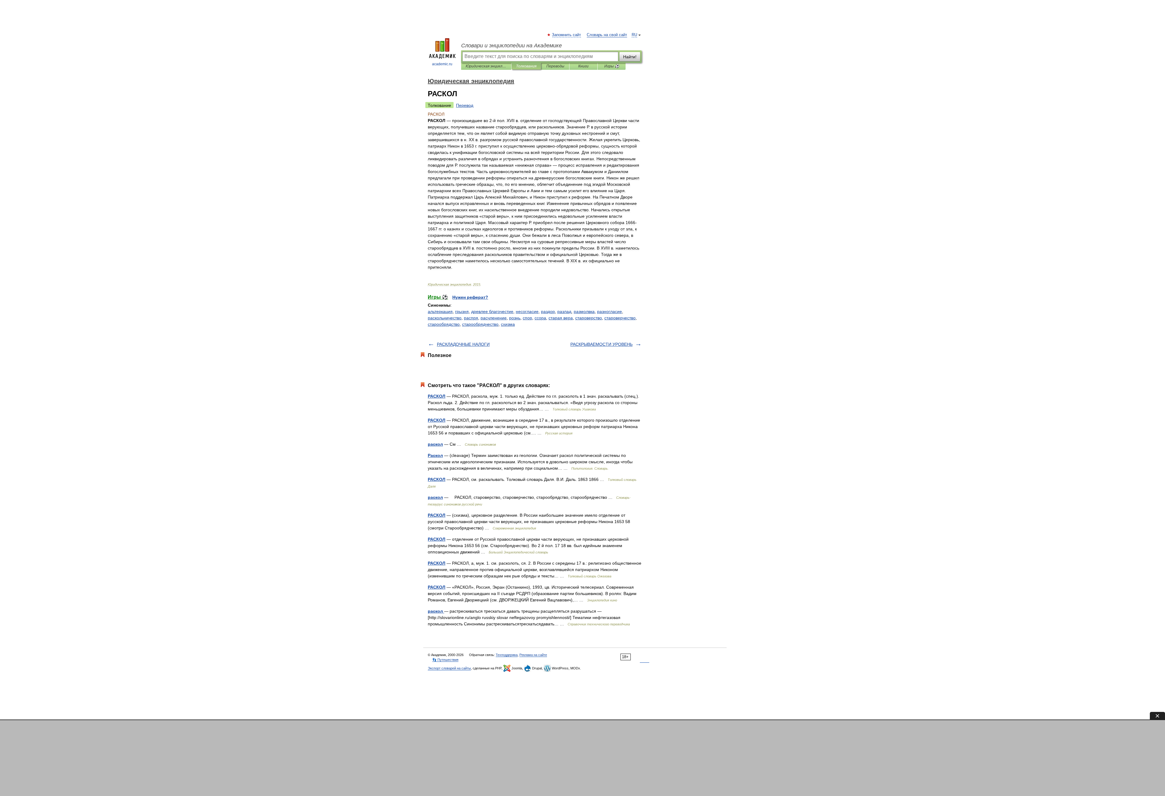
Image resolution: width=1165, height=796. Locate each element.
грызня (462, 311)
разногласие (609, 311)
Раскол (435, 455)
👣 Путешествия (445, 660)
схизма (508, 324)
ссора (540, 317)
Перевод (464, 105)
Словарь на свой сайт (607, 35)
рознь (514, 317)
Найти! (630, 56)
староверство (588, 317)
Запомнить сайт (566, 35)
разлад (564, 311)
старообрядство (444, 324)
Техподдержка (507, 655)
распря (471, 317)
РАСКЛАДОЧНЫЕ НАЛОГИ (463, 344)
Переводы (555, 66)
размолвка (584, 311)
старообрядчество (480, 324)
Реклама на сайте (533, 655)
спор (527, 317)
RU (634, 35)
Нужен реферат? (470, 297)
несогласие (527, 311)
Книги (583, 66)
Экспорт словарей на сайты (449, 668)
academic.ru (442, 64)
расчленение (494, 317)
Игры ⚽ (611, 66)
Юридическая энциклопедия (486, 66)
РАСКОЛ (436, 396)
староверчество (620, 317)
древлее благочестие (492, 311)
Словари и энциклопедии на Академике (511, 46)
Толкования (526, 66)
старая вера (561, 317)
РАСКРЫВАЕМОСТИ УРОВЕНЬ (601, 344)
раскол (435, 444)
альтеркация (440, 311)
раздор (548, 311)
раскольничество (444, 317)
